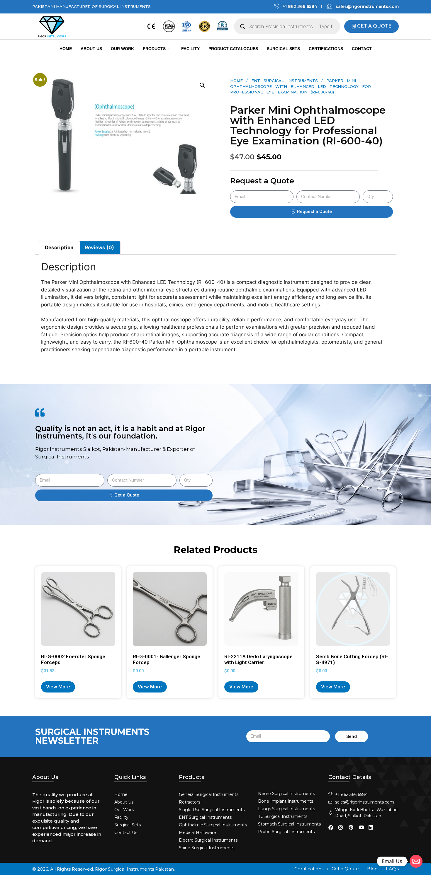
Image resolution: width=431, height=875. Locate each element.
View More (58, 687)
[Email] (416, 861)
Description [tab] (59, 247)
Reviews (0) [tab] (99, 247)
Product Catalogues (233, 48)
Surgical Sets (283, 48)
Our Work (122, 48)
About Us (91, 48)
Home (66, 48)
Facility (190, 48)
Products (154, 48)
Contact (362, 48)
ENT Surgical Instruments (284, 80)
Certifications (326, 48)
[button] (202, 85)
